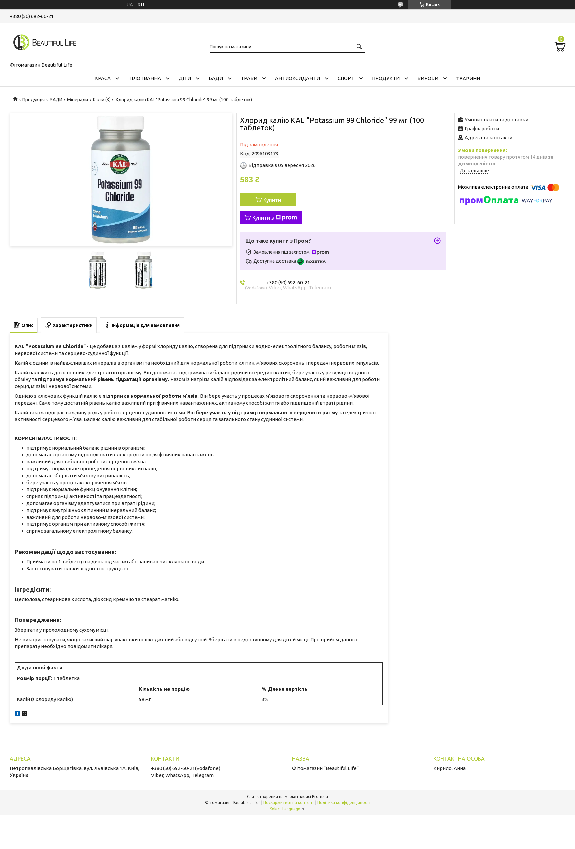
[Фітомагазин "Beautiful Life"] (43, 41)
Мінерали (77, 99)
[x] (24, 714)
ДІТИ (185, 78)
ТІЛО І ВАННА (144, 78)
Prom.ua (320, 796)
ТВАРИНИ (468, 78)
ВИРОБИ (427, 78)
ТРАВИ (249, 78)
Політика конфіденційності (343, 802)
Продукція (33, 99)
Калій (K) (102, 99)
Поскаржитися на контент (288, 802)
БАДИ (216, 78)
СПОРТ (346, 78)
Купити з (263, 218)
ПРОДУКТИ (386, 78)
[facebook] (17, 714)
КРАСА (103, 78)
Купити (272, 200)
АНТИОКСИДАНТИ (297, 78)
